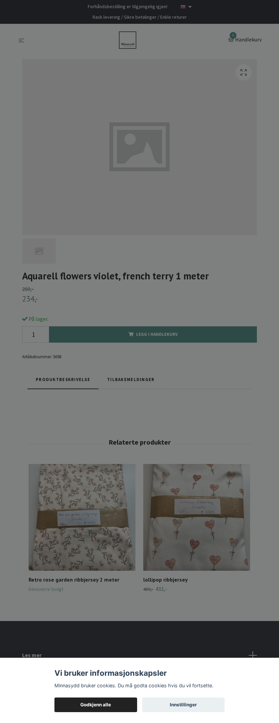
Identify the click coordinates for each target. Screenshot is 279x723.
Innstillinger (183, 704)
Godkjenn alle (95, 704)
